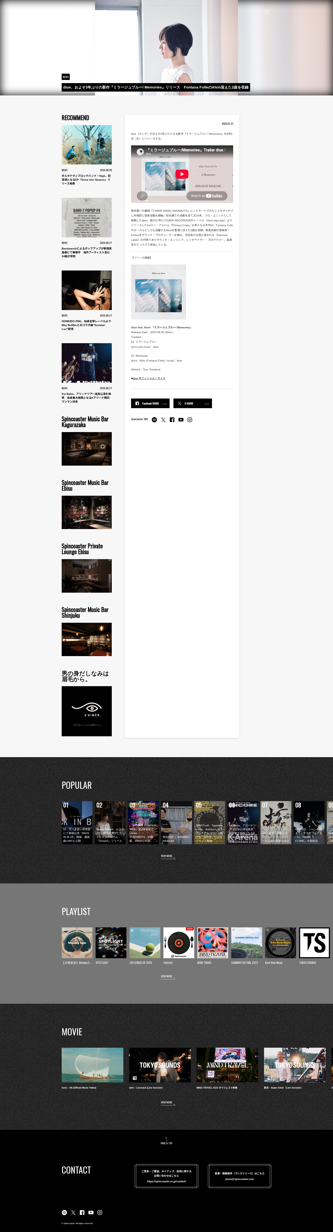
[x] (163, 421)
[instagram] (190, 421)
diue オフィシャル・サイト (149, 378)
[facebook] (172, 421)
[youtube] (181, 421)
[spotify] (154, 421)
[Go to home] (87, 11)
